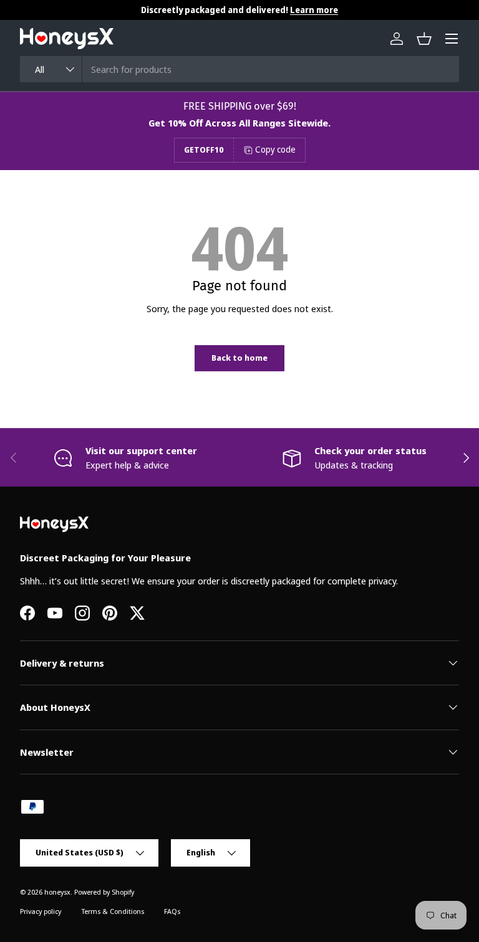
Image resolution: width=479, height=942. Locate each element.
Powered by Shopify (104, 892)
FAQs (172, 911)
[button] (424, 38)
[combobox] (239, 69)
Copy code (275, 149)
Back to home (239, 357)
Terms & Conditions (112, 911)
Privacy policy (40, 911)
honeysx (57, 892)
